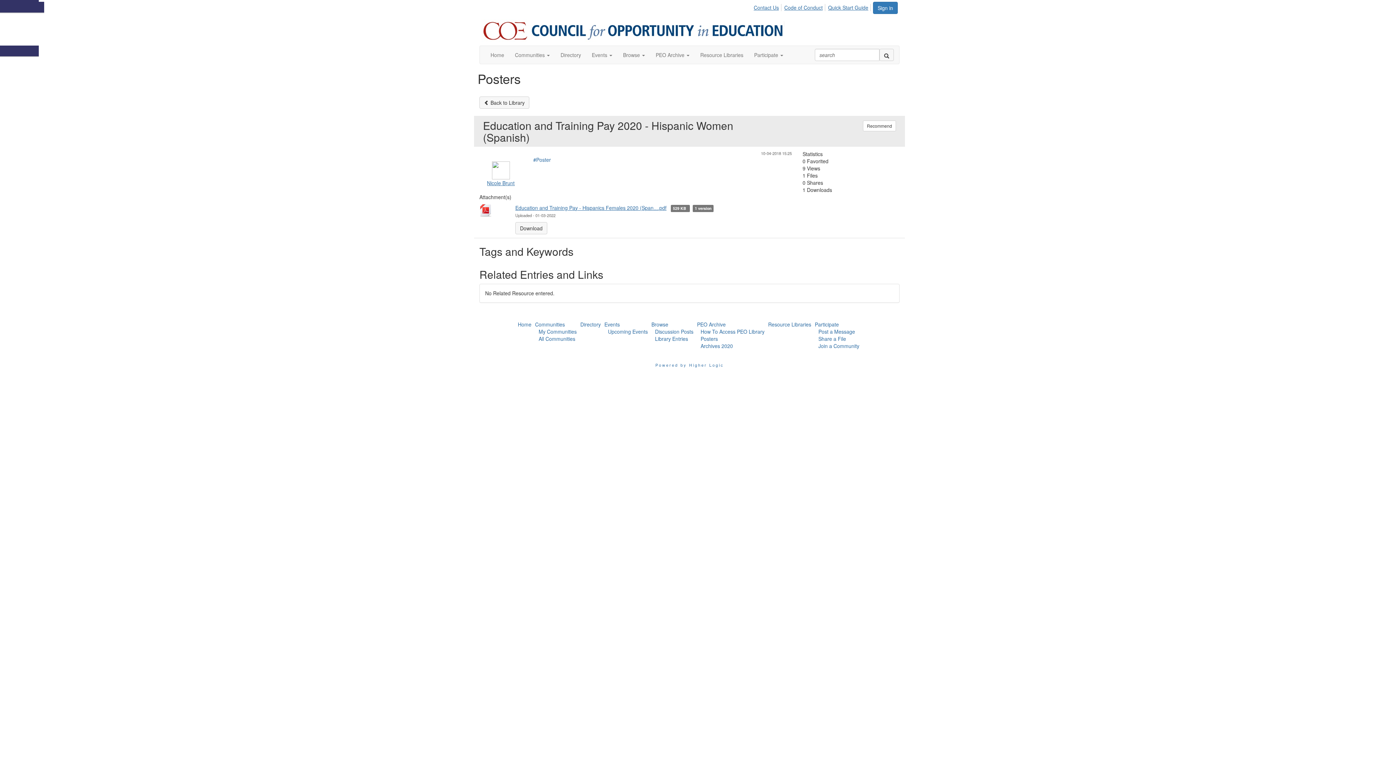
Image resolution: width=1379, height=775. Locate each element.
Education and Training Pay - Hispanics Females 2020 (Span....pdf (591, 207)
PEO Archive (711, 324)
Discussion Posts (674, 331)
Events (612, 324)
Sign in (885, 7)
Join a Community (838, 345)
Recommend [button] (879, 126)
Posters (709, 338)
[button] (532, 55)
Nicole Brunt (501, 183)
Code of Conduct (803, 7)
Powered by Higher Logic (689, 365)
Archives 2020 (717, 345)
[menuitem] (768, 6)
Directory (590, 324)
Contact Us (766, 7)
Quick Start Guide (848, 7)
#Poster (542, 159)
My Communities (558, 331)
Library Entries (671, 338)
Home (524, 324)
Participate (827, 324)
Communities (550, 324)
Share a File (832, 338)
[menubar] (813, 6)
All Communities (557, 338)
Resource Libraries (789, 324)
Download (531, 228)
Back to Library (507, 102)
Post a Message (836, 331)
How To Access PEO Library (733, 331)
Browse (659, 324)
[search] (886, 55)
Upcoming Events (628, 331)
